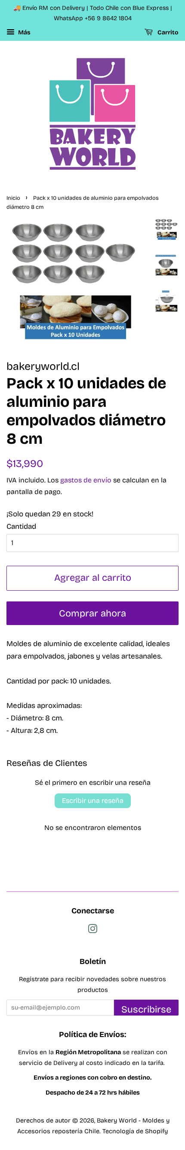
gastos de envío (85, 480)
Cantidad (21, 526)
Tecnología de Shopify (135, 1131)
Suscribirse (146, 1009)
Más (24, 32)
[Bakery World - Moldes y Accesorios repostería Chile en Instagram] (92, 930)
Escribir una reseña (92, 800)
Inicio (13, 198)
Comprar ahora (92, 613)
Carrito (167, 32)
